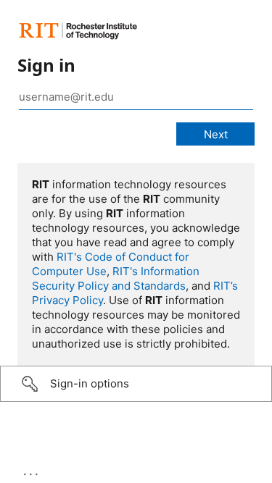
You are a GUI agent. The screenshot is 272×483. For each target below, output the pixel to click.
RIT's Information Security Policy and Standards (115, 278)
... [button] (32, 470)
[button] (136, 383)
